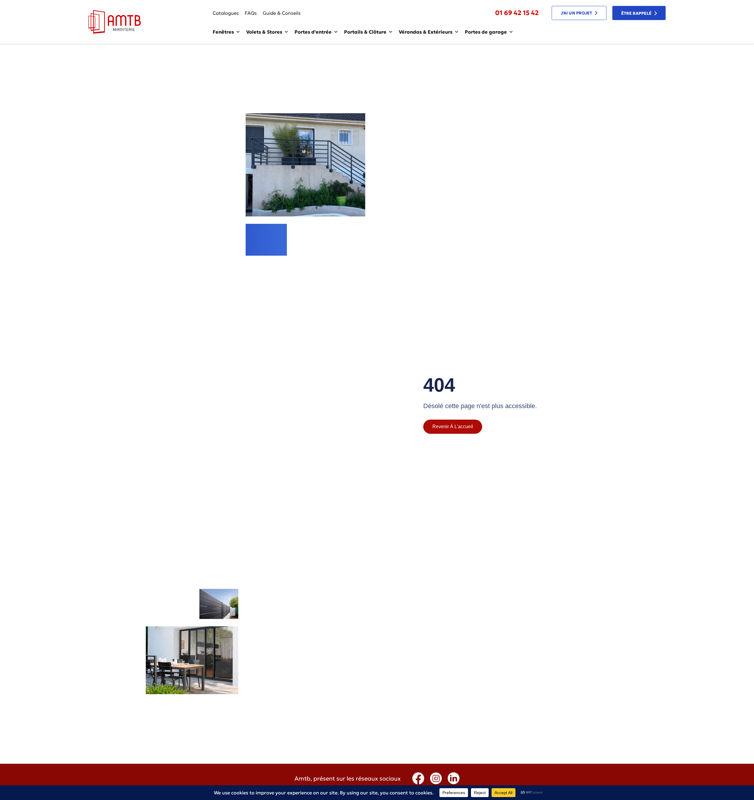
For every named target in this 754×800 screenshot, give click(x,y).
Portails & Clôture (365, 32)
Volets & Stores (264, 32)
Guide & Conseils (282, 13)
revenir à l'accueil (452, 426)
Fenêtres (223, 32)
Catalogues (226, 13)
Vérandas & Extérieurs (425, 32)
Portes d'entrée (313, 32)
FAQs (251, 13)
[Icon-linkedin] (453, 778)
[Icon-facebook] (418, 778)
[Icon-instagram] (436, 778)
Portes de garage (486, 32)
